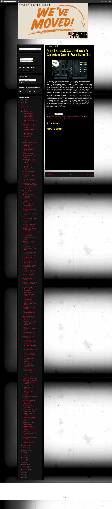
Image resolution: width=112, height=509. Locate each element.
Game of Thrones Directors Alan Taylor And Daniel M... (28, 289)
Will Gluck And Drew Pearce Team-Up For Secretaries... (28, 196)
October (25, 448)
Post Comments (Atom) (73, 178)
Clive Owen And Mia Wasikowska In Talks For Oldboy (28, 205)
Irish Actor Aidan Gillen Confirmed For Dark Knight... (28, 294)
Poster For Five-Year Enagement (28, 336)
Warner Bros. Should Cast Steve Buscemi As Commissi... (29, 382)
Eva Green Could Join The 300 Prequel (28, 225)
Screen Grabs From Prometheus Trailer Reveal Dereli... (28, 135)
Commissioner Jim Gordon (66, 116)
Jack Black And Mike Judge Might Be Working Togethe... (28, 115)
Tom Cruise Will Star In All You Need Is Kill (29, 437)
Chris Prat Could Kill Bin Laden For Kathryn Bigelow (29, 257)
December (26, 111)
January (25, 469)
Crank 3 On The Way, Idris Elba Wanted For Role (29, 248)
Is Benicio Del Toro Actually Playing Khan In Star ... (29, 393)
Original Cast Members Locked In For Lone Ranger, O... (28, 341)
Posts (23, 58)
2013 (22, 104)
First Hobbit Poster (27, 153)
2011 (22, 109)
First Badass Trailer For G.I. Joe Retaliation (29, 271)
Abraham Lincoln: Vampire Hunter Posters (29, 217)
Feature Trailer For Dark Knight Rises (29, 187)
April (24, 462)
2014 (22, 102)
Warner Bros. (55, 118)
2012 (22, 107)
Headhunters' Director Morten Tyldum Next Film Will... (28, 312)
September (26, 450)
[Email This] (55, 114)
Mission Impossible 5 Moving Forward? (28, 130)
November (26, 445)
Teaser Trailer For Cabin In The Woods (29, 369)
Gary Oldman (76, 116)
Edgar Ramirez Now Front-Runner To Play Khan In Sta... (29, 328)
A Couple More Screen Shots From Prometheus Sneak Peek (28, 167)
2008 (22, 477)
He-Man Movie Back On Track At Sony (29, 252)
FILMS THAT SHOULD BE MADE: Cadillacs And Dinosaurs (29, 283)
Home (70, 174)
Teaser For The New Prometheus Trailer (28, 180)
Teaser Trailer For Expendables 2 (27, 234)
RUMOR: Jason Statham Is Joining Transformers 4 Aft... (29, 230)
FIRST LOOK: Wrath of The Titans (28, 406)
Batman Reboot (54, 116)
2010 (22, 472)
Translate (32, 82)
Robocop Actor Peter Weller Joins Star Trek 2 (29, 377)
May (24, 459)
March (25, 464)
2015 (22, 100)
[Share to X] (59, 114)
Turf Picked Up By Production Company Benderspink (28, 365)
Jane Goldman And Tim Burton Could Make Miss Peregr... (28, 402)
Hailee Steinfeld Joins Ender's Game (28, 423)
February (25, 467)
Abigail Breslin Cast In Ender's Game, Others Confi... (29, 149)
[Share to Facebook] (60, 114)
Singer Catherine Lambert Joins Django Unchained (29, 387)
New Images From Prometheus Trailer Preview (28, 175)
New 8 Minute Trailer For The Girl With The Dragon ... (29, 323)
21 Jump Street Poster (28, 171)
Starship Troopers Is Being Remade (28, 414)
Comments (25, 61)
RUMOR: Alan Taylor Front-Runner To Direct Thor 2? (29, 243)
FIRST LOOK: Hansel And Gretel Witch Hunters (29, 410)
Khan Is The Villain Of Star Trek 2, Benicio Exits (28, 354)
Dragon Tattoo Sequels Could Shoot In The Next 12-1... (28, 318)
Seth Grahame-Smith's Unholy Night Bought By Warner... (29, 428)
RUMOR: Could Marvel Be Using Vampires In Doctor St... (29, 144)
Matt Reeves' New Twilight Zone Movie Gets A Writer (29, 433)
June (24, 457)
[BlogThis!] (57, 114)
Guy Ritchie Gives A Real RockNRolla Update (29, 262)
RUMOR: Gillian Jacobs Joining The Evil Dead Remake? (29, 161)
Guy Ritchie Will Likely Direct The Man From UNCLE (29, 303)
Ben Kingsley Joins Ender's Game (27, 298)
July (24, 455)
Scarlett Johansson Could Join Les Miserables (29, 441)
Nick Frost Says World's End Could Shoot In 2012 (29, 266)
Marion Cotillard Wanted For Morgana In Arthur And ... (29, 419)
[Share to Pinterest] (62, 114)
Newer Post (50, 174)
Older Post (89, 174)
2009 (22, 474)
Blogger (65, 497)
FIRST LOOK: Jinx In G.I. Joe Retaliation (29, 275)
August (25, 452)
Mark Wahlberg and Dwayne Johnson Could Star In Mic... (29, 360)
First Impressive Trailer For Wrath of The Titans (29, 183)
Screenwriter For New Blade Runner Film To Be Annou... (29, 126)
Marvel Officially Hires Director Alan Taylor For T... (29, 120)
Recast (82, 116)
